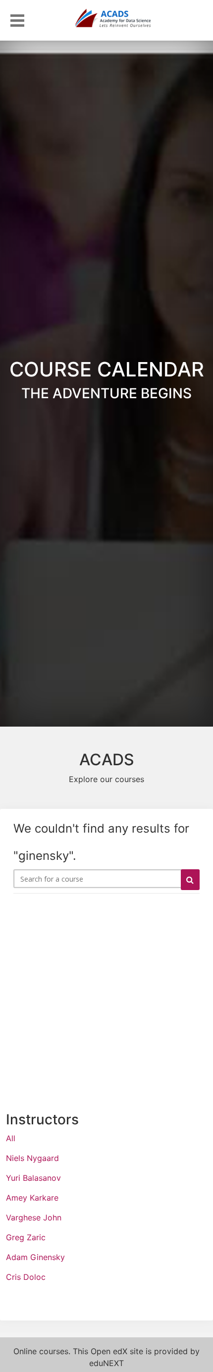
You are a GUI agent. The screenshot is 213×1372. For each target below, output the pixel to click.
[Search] (190, 879)
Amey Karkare (32, 1198)
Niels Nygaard (32, 1158)
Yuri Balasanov (33, 1178)
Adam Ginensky (35, 1257)
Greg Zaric (26, 1237)
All (10, 1138)
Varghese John (33, 1217)
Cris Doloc (26, 1277)
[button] (17, 19)
